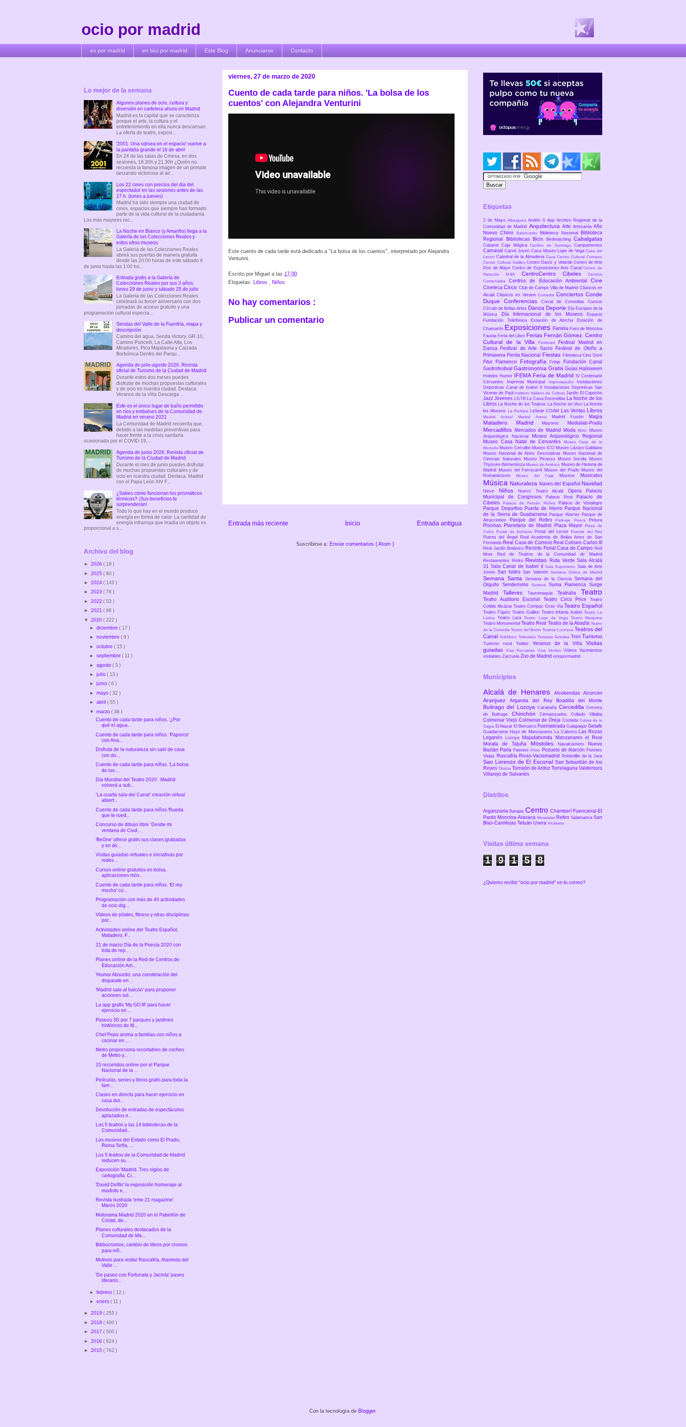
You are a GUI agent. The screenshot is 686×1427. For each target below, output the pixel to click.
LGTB (520, 398)
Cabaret (492, 245)
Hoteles (491, 375)
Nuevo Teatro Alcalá (543, 491)
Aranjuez (496, 700)
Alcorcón (592, 693)
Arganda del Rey (533, 700)
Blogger (366, 1411)
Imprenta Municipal (528, 381)
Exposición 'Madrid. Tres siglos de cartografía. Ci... (132, 1172)
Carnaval (494, 250)
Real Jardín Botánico (504, 548)
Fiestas (552, 354)
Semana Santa (504, 578)
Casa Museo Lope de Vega (558, 250)
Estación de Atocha (554, 320)
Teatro (591, 592)
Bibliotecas (519, 239)
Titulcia (505, 768)
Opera (577, 491)
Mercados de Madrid (538, 430)
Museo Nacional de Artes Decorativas (523, 453)
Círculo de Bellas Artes (505, 308)
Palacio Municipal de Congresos (542, 494)
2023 (97, 592)
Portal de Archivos (515, 531)
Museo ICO (544, 447)
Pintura (595, 520)
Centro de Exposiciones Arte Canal (548, 267)
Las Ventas (574, 410)
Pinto (535, 750)
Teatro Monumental (502, 623)
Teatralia (569, 593)
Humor (506, 375)
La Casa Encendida (546, 398)
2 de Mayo (495, 220)
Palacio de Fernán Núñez (531, 503)
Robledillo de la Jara (582, 755)
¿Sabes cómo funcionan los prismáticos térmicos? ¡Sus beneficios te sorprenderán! (159, 499)
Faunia (490, 335)
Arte (567, 226)
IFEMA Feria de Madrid (545, 375)
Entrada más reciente (258, 523)
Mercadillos (498, 430)
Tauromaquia (542, 593)
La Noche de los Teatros (522, 404)
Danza (537, 308)
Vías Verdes (550, 650)
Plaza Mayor (569, 525)
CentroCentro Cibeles (555, 273)
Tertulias (562, 637)
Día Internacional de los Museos (544, 314)
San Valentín (536, 572)
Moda (570, 430)
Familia (561, 328)
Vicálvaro (555, 823)
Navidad (592, 483)
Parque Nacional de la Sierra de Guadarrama (542, 511)
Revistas (537, 560)
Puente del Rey (586, 531)
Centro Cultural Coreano (579, 257)
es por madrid (107, 50)
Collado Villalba (586, 714)
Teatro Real (534, 623)
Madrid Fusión (570, 416)
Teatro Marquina (586, 618)
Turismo (592, 636)
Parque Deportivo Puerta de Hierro (524, 508)
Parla (506, 750)
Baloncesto (528, 233)
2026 (97, 564)
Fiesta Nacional (524, 355)
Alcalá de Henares (518, 692)
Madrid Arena (535, 417)
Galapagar (577, 726)
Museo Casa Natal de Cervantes (523, 441)
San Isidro (510, 572)
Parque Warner (565, 514)
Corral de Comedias (564, 301)
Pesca (581, 520)
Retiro (519, 560)
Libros (261, 282)
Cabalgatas (588, 239)
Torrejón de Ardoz (531, 768)
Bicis (539, 239)
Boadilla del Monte (579, 700)
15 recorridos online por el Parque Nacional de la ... (133, 1067)
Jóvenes (504, 398)
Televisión (528, 637)
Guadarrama (496, 731)
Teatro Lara (510, 617)
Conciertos (571, 294)
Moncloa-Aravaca (517, 817)
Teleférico (508, 637)
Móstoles (544, 743)
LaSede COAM (545, 410)
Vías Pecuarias (521, 650)
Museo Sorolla (573, 458)
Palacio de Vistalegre (580, 502)
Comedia (547, 295)
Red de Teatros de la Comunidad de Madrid (549, 554)
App (552, 220)
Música (496, 483)
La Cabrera (566, 731)
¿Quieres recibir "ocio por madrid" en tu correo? (534, 882)
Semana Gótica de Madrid (576, 572)
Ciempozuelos (555, 714)
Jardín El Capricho (584, 392)
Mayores (554, 423)
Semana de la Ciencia (549, 578)
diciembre (107, 628)
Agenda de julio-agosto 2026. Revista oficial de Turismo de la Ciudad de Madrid (161, 367)
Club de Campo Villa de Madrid (549, 287)
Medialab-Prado (584, 423)
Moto (583, 430)
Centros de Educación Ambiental (550, 281)
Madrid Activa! (500, 417)
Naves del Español (560, 484)
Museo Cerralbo (515, 447)
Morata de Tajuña (507, 744)
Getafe (595, 726)
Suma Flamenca (569, 584)
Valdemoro (590, 768)
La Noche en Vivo (565, 404)
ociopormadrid (566, 656)
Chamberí (561, 811)
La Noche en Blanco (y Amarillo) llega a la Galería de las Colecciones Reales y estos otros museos (161, 236)
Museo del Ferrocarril (521, 469)
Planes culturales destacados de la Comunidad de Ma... (133, 1232)
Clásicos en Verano (517, 294)
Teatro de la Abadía (569, 623)
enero (103, 1301)
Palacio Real (561, 496)
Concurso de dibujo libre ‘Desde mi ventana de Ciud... (134, 827)
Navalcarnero (573, 743)
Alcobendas (568, 693)
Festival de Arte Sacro (527, 348)
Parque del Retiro (533, 520)
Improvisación (563, 382)
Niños (278, 282)
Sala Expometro (561, 566)
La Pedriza (519, 411)
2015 (97, 1350)
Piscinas (493, 525)
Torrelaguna (565, 768)
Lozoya (513, 737)
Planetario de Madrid (529, 525)
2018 (97, 1322)
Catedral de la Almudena (521, 256)
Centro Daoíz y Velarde (550, 262)
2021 (97, 610)
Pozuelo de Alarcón (564, 750)
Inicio (352, 523)
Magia (595, 416)
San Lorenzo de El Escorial (519, 762)
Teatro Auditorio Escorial (513, 599)
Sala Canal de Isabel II (518, 566)
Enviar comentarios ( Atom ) (362, 544)
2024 (97, 582)
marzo (103, 711)
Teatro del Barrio (526, 630)
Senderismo (517, 584)
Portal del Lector (552, 531)
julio (101, 674)
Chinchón (526, 714)
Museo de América (543, 464)
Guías (572, 368)
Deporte (557, 308)
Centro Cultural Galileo (504, 262)
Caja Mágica (515, 245)
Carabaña (548, 707)
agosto (104, 665)
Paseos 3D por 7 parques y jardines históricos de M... (134, 1022)
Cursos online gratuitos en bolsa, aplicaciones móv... (131, 872)
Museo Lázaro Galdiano (579, 447)
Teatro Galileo (526, 612)
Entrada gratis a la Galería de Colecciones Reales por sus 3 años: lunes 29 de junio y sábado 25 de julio (157, 283)
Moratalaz (546, 817)
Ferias (535, 335)
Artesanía (583, 226)
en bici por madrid (164, 50)
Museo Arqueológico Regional (567, 436)
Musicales (591, 475)
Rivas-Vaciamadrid (540, 756)
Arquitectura (545, 226)
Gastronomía (531, 368)
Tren (576, 636)
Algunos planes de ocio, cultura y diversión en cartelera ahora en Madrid (158, 105)
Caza (551, 257)
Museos (569, 475)
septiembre (109, 655)
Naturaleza (524, 483)
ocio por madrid (140, 29)
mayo (103, 693)
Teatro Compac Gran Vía (538, 606)
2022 (97, 601)
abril (101, 702)
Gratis (556, 368)
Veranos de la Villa (559, 643)
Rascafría (508, 756)
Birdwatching (560, 239)
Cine (596, 280)
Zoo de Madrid (536, 656)
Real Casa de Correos (528, 542)
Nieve (491, 491)
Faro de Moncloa (586, 328)
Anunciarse (259, 50)
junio (102, 683)
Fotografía (534, 361)
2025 (97, 573)
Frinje (556, 361)
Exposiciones (529, 327)
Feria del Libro (511, 335)
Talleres (515, 592)
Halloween (590, 368)
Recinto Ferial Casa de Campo (559, 548)
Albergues (517, 220)
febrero (104, 1292)
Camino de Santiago (552, 245)
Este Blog (216, 50)
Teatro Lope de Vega (547, 618)
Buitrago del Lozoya (510, 707)
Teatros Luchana (558, 630)
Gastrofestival (498, 368)
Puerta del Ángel (501, 537)
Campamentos (588, 245)
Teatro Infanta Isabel (562, 612)
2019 (97, 1313)
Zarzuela (511, 656)
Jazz (488, 398)
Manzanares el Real (578, 737)
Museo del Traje (537, 475)
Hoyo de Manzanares (532, 731)
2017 (97, 1331)
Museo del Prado (562, 469)
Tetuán (525, 823)
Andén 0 (537, 220)
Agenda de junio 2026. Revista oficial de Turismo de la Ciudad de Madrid (160, 455)
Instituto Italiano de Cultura (540, 393)
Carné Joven (518, 250)
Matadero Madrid (512, 422)
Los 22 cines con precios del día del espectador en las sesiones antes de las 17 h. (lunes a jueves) (159, 190)
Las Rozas (590, 731)
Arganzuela (496, 811)
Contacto (302, 50)
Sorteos (540, 585)
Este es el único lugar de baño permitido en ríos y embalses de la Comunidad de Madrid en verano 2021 (159, 411)
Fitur (489, 362)
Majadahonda (538, 737)
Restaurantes (497, 560)
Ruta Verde (563, 560)
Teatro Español (583, 605)
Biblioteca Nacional (560, 232)
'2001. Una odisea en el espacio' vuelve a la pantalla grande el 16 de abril (161, 146)
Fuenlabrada (552, 726)
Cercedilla (572, 707)
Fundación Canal (582, 362)
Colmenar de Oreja (540, 720)
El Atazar (504, 726)
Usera (540, 823)
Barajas (517, 811)
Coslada (571, 720)
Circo (511, 287)
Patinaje (564, 520)
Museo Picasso (540, 458)
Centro (537, 810)
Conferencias (522, 301)
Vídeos (571, 650)
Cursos (595, 301)
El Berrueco (526, 726)
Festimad (548, 342)
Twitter (524, 643)
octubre (105, 646)
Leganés (494, 737)
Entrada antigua (439, 523)
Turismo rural (499, 643)
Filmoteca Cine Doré (582, 355)
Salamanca (582, 817)
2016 (97, 1341)
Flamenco (507, 362)
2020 (97, 620)
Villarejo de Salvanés (506, 774)
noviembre (108, 637)
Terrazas (546, 637)
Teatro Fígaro (497, 612)
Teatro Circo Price (566, 599)
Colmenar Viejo (501, 720)
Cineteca (493, 287)
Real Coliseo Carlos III (577, 542)
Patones (521, 749)
